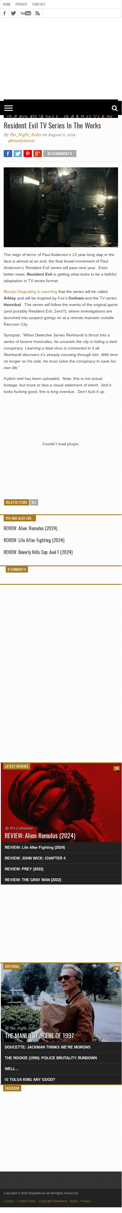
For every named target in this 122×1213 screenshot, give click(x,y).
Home (6, 4)
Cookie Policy (26, 1201)
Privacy (21, 4)
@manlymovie (21, 141)
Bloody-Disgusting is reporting (30, 291)
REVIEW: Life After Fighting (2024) (34, 540)
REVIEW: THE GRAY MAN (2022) (33, 880)
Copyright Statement (53, 1201)
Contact (39, 4)
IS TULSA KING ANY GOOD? (30, 1079)
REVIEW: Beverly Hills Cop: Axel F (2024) (38, 552)
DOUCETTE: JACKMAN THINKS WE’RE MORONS (48, 1047)
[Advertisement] (61, 34)
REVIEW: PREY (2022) (24, 869)
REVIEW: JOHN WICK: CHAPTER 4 (35, 858)
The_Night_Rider (25, 135)
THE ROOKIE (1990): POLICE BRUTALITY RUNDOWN (51, 1058)
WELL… (12, 1069)
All (34, 502)
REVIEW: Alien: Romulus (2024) (30, 528)
